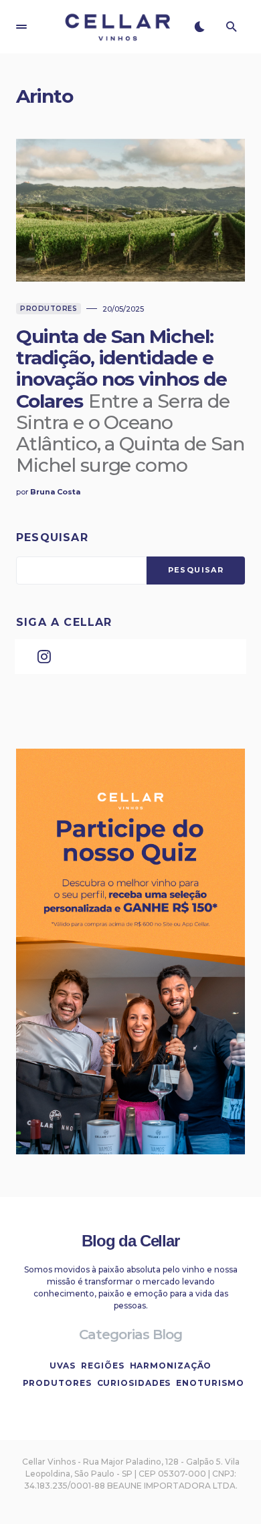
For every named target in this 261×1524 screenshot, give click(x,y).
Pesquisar (52, 537)
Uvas (63, 1366)
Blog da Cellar (130, 1241)
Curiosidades (134, 1383)
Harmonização (171, 1366)
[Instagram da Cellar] (44, 656)
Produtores (48, 308)
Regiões (102, 1366)
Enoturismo (210, 1383)
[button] (21, 27)
